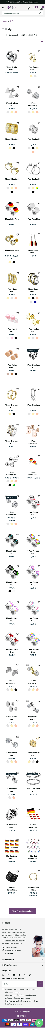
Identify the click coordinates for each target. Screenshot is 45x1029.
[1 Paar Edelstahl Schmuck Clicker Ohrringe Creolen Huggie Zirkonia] (33, 129)
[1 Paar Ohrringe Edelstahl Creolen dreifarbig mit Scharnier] (11, 431)
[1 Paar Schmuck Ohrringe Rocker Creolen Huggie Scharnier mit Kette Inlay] (33, 742)
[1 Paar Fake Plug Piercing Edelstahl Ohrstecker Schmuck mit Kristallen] (11, 240)
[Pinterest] (8, 975)
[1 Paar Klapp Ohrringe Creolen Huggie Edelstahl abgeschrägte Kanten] (33, 279)
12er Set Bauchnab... (33, 857)
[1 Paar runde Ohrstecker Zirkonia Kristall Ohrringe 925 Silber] (33, 706)
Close (22, 959)
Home (4, 21)
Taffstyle (13, 21)
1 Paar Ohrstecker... (33, 442)
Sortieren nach (12, 35)
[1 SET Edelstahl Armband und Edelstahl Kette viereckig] (33, 778)
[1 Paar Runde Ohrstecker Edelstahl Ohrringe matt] (11, 706)
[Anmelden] (29, 8)
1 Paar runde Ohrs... (33, 718)
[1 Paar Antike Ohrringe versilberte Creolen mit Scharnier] (11, 57)
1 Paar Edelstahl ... (11, 140)
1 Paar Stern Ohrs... (12, 790)
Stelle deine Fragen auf (13, 951)
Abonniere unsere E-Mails (13, 978)
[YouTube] (14, 975)
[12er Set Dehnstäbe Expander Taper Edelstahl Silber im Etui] (11, 877)
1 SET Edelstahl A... (33, 790)
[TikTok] (30, 975)
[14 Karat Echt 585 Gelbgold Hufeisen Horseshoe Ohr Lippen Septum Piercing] (33, 877)
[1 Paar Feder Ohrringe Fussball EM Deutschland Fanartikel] (33, 240)
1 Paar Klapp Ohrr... (12, 290)
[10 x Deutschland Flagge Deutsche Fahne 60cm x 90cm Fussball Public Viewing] (11, 846)
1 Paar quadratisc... (11, 682)
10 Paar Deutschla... (33, 826)
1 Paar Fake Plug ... (12, 220)
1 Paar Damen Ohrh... (33, 68)
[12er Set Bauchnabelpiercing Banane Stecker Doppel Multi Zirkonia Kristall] (33, 846)
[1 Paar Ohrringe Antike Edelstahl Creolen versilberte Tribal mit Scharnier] (33, 355)
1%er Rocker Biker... (11, 826)
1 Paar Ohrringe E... (11, 442)
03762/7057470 (11, 947)
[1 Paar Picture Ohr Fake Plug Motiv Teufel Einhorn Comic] (11, 639)
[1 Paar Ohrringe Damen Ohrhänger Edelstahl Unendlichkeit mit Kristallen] (33, 395)
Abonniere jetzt (40, 984)
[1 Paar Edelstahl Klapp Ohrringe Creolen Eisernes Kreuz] (11, 129)
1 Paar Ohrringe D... (33, 406)
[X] (24, 975)
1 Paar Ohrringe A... (33, 366)
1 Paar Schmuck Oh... (33, 754)
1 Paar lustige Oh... (33, 330)
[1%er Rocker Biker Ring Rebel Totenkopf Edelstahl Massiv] (11, 814)
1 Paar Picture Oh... (33, 513)
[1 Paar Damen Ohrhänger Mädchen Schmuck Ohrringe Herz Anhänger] (33, 57)
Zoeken (40, 13)
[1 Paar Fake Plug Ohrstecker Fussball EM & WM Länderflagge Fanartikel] (11, 209)
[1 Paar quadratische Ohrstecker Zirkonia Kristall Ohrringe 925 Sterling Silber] (33, 670)
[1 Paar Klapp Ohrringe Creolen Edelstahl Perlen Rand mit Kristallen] (11, 279)
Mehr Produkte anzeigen (22, 911)
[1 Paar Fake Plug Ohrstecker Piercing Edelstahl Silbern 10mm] (33, 209)
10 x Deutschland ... (12, 857)
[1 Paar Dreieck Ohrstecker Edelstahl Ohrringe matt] (11, 93)
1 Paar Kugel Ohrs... (12, 330)
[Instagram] (3, 975)
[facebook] (19, 975)
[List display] (42, 42)
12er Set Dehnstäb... (12, 888)
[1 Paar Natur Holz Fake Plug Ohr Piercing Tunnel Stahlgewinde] (11, 355)
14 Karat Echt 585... (33, 888)
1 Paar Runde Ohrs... (11, 718)
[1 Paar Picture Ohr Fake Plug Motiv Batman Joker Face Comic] (33, 502)
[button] (3, 1)
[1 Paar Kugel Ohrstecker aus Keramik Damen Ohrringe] (11, 319)
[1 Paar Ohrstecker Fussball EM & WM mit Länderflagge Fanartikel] (33, 462)
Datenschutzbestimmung (13, 941)
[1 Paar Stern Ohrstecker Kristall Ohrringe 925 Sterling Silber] (11, 778)
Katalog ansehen (3, 8)
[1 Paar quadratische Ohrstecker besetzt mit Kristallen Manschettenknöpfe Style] (11, 670)
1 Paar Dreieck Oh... (12, 104)
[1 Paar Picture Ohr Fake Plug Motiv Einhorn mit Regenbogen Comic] (33, 541)
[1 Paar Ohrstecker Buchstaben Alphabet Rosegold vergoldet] (33, 431)
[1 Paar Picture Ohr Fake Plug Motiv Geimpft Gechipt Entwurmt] (11, 572)
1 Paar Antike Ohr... (11, 68)
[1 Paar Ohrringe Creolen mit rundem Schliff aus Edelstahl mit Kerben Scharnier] (11, 395)
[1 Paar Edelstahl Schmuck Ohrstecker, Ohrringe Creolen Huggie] (33, 169)
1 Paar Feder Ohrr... (33, 251)
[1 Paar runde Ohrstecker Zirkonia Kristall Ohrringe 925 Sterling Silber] (11, 742)
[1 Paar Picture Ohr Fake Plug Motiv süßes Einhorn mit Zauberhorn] (33, 608)
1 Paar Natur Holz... (12, 366)
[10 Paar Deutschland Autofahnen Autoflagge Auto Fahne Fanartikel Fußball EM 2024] (33, 814)
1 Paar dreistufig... (33, 104)
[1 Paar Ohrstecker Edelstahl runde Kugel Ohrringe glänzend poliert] (11, 462)
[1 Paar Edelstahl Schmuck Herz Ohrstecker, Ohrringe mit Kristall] (11, 169)
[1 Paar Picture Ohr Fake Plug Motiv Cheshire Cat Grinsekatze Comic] (11, 541)
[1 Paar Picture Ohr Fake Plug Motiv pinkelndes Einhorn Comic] (11, 608)
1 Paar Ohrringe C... (11, 406)
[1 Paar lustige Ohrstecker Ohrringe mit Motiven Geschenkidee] (33, 319)
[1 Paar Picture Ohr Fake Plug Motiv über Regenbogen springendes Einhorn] (33, 639)
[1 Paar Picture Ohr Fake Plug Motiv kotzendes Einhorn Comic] (33, 572)
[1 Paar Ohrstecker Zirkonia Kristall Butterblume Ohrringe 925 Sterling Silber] (11, 502)
